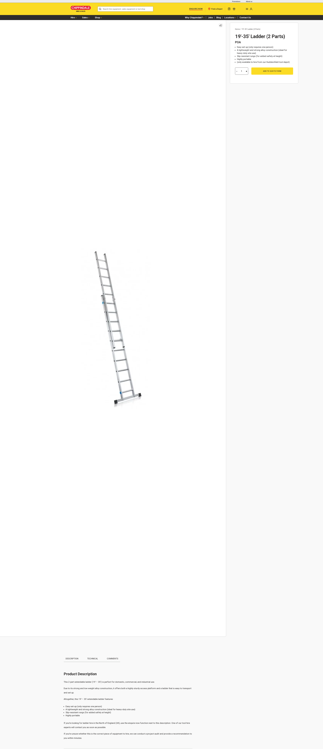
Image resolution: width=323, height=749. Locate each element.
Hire (73, 17)
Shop (97, 17)
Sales (85, 17)
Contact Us (245, 17)
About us (249, 1)
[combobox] (125, 8)
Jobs (210, 17)
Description (72, 658)
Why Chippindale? (194, 17)
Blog (218, 17)
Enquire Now (196, 9)
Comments (112, 658)
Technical (92, 658)
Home (237, 29)
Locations (229, 17)
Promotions (236, 1)
